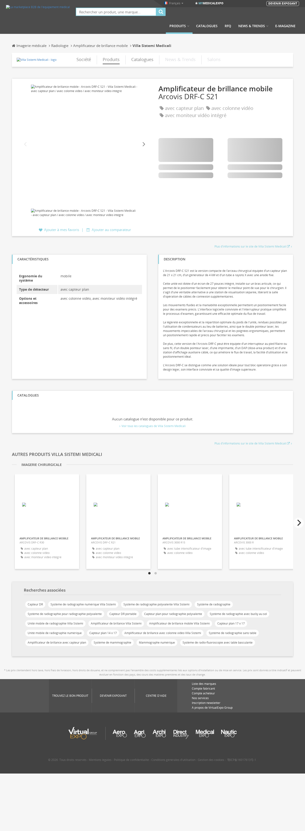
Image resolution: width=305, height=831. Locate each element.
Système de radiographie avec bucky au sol (238, 614)
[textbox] (116, 12)
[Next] (143, 144)
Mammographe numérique (157, 642)
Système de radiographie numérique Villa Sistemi (83, 604)
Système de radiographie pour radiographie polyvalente (65, 614)
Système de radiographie (213, 604)
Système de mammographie (112, 642)
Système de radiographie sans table (232, 633)
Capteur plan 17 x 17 (231, 623)
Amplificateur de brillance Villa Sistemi (116, 623)
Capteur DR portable (123, 614)
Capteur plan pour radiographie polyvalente (173, 614)
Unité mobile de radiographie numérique (55, 633)
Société (83, 59)
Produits (177, 26)
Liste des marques (204, 684)
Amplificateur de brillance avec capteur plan (57, 642)
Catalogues (207, 26)
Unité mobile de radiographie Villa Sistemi (55, 623)
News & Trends (251, 26)
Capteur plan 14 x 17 (103, 633)
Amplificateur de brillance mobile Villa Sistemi (179, 623)
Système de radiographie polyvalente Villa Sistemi (156, 604)
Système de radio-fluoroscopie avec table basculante (218, 642)
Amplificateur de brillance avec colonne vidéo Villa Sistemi (162, 633)
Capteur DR (35, 604)
